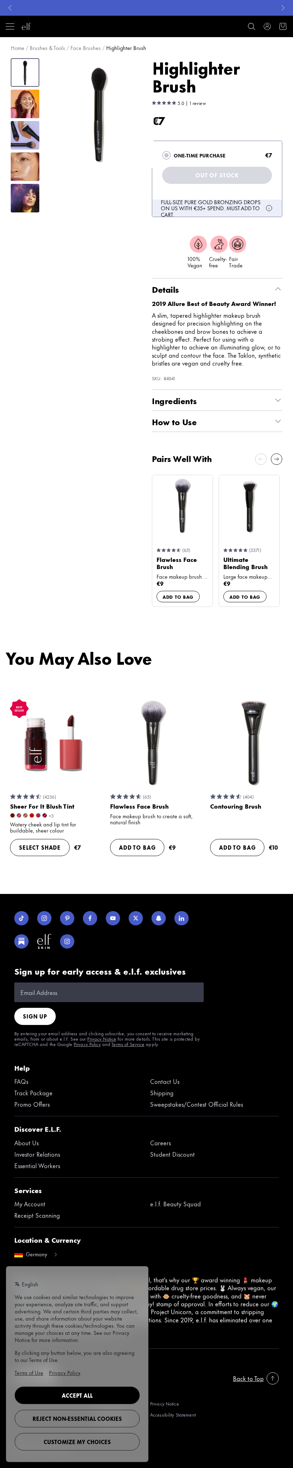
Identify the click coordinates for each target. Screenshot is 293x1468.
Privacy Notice (101, 1038)
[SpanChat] (159, 918)
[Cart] (283, 26)
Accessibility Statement (173, 1414)
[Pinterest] (67, 918)
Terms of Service (127, 1043)
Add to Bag (178, 596)
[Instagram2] (67, 941)
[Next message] (283, 8)
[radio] (166, 155)
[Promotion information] (269, 208)
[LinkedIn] (181, 918)
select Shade (40, 847)
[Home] (26, 26)
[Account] (267, 26)
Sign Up (35, 1016)
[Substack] (21, 941)
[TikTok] (21, 918)
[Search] (251, 26)
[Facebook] (90, 918)
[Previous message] (10, 8)
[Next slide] (276, 459)
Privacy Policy (87, 1043)
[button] (99, 113)
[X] (136, 918)
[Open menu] (10, 26)
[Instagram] (44, 918)
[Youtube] (113, 918)
